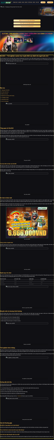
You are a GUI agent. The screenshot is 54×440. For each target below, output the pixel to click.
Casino (19, 2)
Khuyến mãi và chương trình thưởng (7, 95)
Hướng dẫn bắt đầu (4, 99)
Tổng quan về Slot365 (5, 90)
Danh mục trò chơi (4, 93)
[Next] (52, 11)
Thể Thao (30, 2)
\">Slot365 (19, 395)
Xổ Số (34, 2)
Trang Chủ (15, 2)
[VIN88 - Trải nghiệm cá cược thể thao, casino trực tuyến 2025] (6, 2)
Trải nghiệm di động (5, 97)
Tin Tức (37, 2)
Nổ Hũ (26, 2)
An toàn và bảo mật (4, 92)
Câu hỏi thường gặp (4, 101)
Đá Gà (23, 2)
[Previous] (2, 11)
